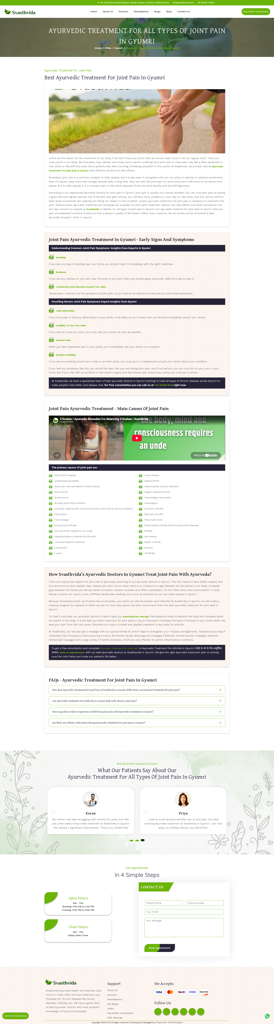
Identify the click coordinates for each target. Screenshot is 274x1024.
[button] (131, 840)
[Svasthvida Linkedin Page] (192, 1011)
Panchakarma (141, 11)
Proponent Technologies (169, 1022)
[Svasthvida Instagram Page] (166, 1011)
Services (123, 11)
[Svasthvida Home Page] (20, 11)
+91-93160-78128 (205, 3)
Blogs (157, 11)
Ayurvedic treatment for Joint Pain (119, 648)
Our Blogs (112, 1004)
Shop (169, 11)
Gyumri (119, 48)
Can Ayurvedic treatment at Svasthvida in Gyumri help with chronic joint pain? (94, 701)
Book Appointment (159, 948)
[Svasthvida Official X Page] (18, 2)
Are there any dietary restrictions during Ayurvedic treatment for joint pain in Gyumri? (98, 723)
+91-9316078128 (163, 385)
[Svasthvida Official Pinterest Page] (23, 2)
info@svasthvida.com (183, 3)
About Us (108, 11)
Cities (108, 48)
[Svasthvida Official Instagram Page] (12, 2)
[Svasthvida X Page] (175, 1011)
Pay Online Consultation (255, 11)
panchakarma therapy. (136, 616)
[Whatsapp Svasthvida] (267, 1016)
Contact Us (183, 11)
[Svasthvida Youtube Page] (34, 2)
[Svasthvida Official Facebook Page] (7, 2)
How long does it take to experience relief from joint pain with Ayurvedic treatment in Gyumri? (102, 712)
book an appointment (72, 652)
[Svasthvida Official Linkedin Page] (29, 2)
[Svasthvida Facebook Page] (158, 1011)
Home (93, 11)
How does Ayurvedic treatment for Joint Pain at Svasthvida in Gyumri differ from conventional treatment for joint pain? (116, 690)
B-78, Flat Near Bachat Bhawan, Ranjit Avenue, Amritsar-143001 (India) (133, 3)
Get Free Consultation (15, 1015)
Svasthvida (92, 209)
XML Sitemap (114, 1017)
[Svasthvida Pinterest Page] (183, 1011)
